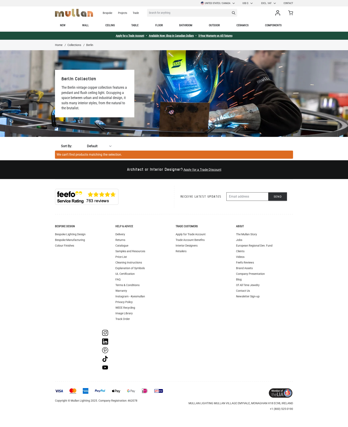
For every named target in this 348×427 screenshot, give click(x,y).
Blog (239, 279)
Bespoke (107, 13)
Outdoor (214, 25)
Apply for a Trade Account (130, 35)
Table (135, 25)
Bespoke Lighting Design (70, 234)
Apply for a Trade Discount (202, 170)
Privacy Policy (124, 302)
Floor (159, 25)
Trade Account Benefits (190, 240)
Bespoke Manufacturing (70, 240)
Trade (136, 13)
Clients (240, 251)
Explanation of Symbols (130, 268)
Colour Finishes (64, 245)
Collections (74, 45)
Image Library (124, 313)
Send (278, 196)
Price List (121, 256)
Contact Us (243, 290)
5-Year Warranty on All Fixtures (215, 35)
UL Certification (125, 273)
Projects (122, 13)
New (62, 25)
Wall (85, 25)
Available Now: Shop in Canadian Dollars (171, 35)
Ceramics (242, 25)
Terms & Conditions (127, 285)
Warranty (121, 290)
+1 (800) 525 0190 (281, 408)
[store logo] (74, 13)
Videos (240, 256)
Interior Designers (187, 245)
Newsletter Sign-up (248, 296)
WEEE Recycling (125, 307)
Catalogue (121, 245)
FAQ (118, 279)
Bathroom (185, 25)
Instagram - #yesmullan (130, 296)
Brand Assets (244, 268)
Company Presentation (250, 273)
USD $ (245, 3)
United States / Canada (217, 3)
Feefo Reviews (245, 262)
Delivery (120, 234)
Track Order (122, 319)
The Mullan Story (246, 234)
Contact (288, 3)
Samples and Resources (130, 251)
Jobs (239, 240)
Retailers (181, 251)
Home (58, 45)
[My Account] (278, 13)
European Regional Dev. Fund (254, 245)
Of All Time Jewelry (248, 285)
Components (273, 25)
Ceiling (110, 25)
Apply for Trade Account (191, 234)
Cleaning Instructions (128, 262)
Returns (120, 240)
